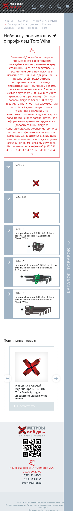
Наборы (33, 27)
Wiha (21, 27)
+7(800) (32, 479)
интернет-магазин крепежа (56, 502)
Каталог (23, 20)
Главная (9, 20)
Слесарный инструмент (22, 24)
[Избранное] (50, 6)
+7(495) (32, 475)
